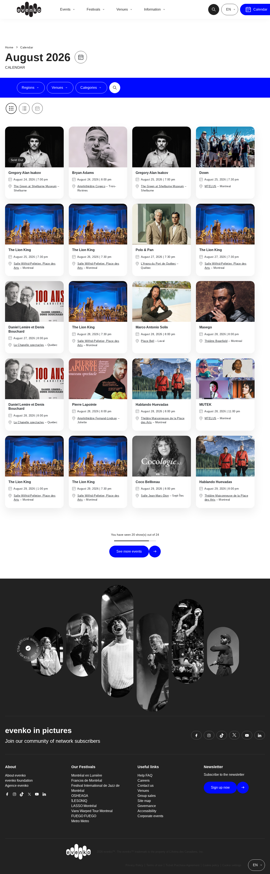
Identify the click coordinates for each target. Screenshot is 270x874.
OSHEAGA (79, 796)
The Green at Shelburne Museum (35, 186)
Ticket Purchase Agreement (183, 865)
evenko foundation (19, 780)
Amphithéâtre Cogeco (91, 186)
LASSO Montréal (84, 806)
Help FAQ (145, 775)
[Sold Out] (34, 146)
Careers (144, 780)
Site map (144, 801)
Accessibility (147, 811)
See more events (129, 551)
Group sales (147, 796)
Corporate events (150, 816)
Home (9, 47)
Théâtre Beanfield (216, 341)
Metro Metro (80, 821)
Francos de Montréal (86, 780)
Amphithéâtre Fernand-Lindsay (97, 418)
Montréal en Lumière (86, 775)
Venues (143, 790)
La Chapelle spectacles (29, 345)
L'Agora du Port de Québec (158, 263)
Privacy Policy (134, 865)
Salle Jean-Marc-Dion (155, 495)
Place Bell (147, 341)
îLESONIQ (79, 801)
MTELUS (210, 186)
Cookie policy (211, 865)
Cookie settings (231, 865)
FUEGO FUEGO (83, 816)
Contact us (146, 785)
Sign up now (220, 787)
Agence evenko (16, 785)
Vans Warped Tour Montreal (92, 811)
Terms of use (154, 865)
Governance (147, 806)
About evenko (15, 775)
